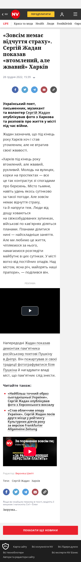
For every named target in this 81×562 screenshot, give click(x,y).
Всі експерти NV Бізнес (65, 552)
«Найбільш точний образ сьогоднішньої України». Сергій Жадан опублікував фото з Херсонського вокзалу (31, 399)
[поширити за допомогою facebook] (15, 89)
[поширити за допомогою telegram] (34, 89)
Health (40, 23)
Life (5, 23)
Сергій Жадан (38, 112)
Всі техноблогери (13, 552)
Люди (50, 23)
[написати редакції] (44, 89)
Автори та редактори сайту (19, 557)
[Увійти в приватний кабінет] (61, 14)
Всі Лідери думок (68, 546)
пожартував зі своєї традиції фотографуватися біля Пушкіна (30, 364)
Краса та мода (23, 23)
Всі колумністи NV (42, 546)
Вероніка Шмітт (24, 473)
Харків (36, 481)
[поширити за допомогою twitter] (24, 89)
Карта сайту (20, 546)
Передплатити (41, 14)
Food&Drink (64, 23)
